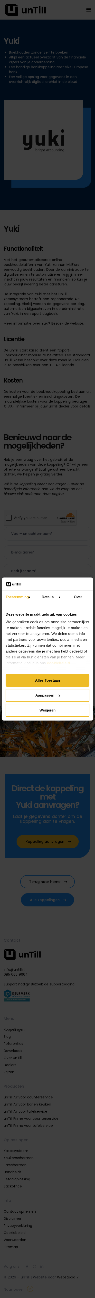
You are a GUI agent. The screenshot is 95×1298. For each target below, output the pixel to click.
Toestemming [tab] (17, 597)
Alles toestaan (47, 680)
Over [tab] (78, 597)
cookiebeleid (58, 663)
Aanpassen (44, 695)
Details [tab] (48, 597)
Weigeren (47, 710)
